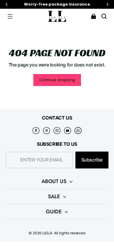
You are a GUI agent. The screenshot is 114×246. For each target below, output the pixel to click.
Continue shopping (57, 80)
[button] (10, 16)
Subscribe (92, 160)
